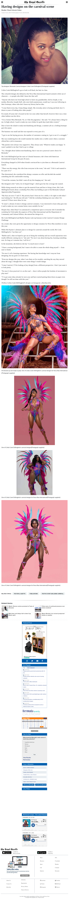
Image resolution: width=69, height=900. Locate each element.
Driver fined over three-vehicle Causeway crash (34, 690)
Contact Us (8, 884)
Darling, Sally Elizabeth (28, 772)
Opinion (42, 871)
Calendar (57, 867)
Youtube (58, 880)
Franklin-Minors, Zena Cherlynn (29, 774)
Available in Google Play (50, 852)
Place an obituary (41, 784)
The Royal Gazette (19, 593)
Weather (57, 864)
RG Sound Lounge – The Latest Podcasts (35, 814)
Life (41, 867)
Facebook (43, 880)
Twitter (42, 884)
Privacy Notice (24, 886)
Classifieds (57, 861)
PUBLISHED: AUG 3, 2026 (28, 832)
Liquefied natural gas (29, 742)
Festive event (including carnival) (52, 593)
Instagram (43, 887)
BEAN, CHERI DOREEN (28, 767)
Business (42, 861)
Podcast (58, 887)
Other (26, 752)
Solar (26, 748)
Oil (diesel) (27, 746)
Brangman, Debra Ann (27, 770)
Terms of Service (25, 890)
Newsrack (57, 871)
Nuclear (26, 744)
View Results (27, 757)
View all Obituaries (28, 784)
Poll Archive (26, 759)
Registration (24, 883)
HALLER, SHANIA (27, 777)
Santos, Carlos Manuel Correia (29, 781)
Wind (26, 750)
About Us (8, 880)
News (41, 857)
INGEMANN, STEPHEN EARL (30, 779)
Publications (34, 593)
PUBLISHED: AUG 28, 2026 (28, 817)
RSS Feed (58, 884)
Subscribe (8, 887)
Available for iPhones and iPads (16, 852)
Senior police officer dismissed (30, 681)
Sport (41, 864)
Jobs (56, 857)
